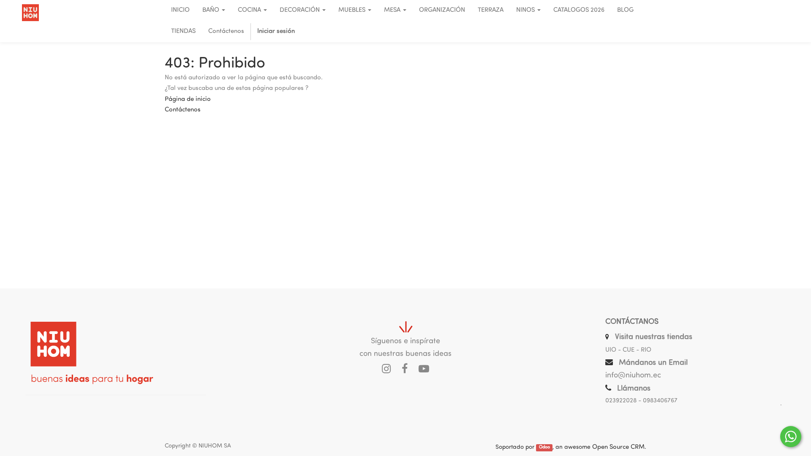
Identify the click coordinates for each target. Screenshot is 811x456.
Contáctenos (183, 110)
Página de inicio (188, 99)
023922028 (621, 401)
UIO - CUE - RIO (628, 350)
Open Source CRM (618, 447)
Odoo (544, 447)
